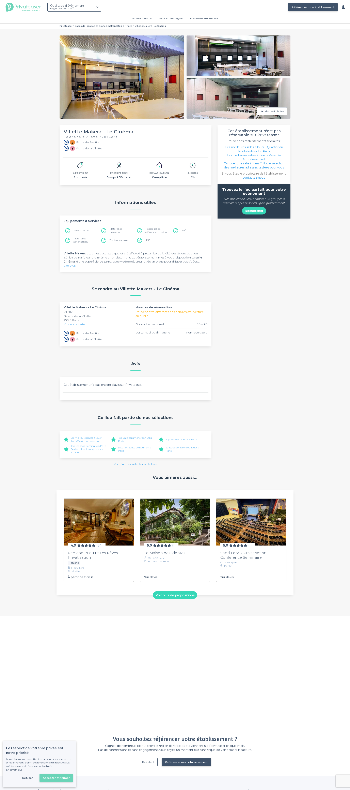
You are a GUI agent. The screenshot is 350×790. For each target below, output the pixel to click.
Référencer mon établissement (312, 7)
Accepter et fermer (56, 777)
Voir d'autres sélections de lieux (136, 464)
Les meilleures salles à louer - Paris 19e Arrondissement (87, 439)
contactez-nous (254, 177)
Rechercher (254, 211)
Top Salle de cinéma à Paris (181, 439)
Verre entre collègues (171, 18)
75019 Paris (71, 320)
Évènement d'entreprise (204, 18)
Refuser (27, 777)
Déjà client (148, 761)
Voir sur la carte (74, 324)
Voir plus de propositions (175, 595)
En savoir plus (14, 769)
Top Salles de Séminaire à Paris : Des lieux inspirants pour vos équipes (89, 449)
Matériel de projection (116, 230)
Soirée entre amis (142, 18)
